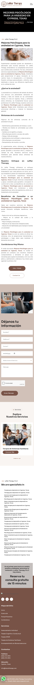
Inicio (3, 610)
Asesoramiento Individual (9, 630)
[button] (15, 458)
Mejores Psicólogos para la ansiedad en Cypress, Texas (17, 15)
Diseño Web (12, 681)
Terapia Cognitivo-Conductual (11, 634)
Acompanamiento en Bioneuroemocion (11, 430)
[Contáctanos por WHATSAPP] (3, 678)
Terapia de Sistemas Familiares (11, 640)
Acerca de (4, 613)
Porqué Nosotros (6, 617)
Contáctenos (5, 620)
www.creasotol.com (22, 681)
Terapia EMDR (5, 637)
